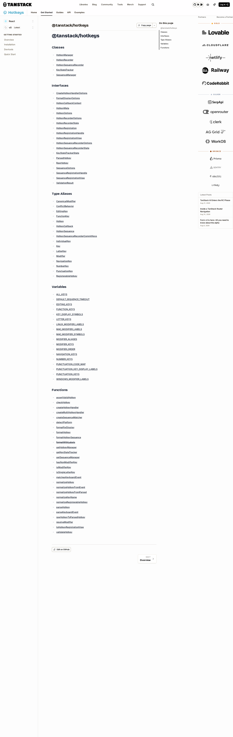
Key (58, 246)
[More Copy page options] (154, 25)
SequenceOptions (65, 168)
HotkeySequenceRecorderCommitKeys (76, 236)
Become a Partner (225, 17)
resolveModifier (64, 522)
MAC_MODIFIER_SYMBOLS (70, 334)
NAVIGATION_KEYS (66, 354)
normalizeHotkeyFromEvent (70, 487)
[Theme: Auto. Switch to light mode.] (207, 4)
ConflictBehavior (65, 206)
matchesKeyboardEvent (68, 477)
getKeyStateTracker (66, 452)
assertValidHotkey (66, 397)
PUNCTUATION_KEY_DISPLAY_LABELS (76, 369)
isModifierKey (63, 467)
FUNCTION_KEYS (65, 309)
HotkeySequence (65, 231)
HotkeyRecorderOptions (69, 118)
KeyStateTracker (65, 69)
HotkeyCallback (64, 226)
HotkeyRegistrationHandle (70, 133)
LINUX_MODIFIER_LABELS (70, 324)
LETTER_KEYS (63, 319)
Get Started (46, 12)
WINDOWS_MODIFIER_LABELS (72, 379)
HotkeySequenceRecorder (70, 65)
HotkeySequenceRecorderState (72, 148)
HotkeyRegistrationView (69, 138)
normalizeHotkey (65, 482)
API (69, 12)
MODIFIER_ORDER (65, 349)
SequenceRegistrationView (70, 178)
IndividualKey (63, 241)
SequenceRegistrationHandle (71, 173)
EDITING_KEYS (64, 304)
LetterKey (61, 251)
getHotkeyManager (66, 447)
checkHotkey (63, 402)
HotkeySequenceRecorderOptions (74, 143)
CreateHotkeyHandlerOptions (71, 93)
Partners (202, 17)
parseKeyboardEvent (67, 512)
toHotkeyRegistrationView (70, 527)
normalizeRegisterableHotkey (71, 502)
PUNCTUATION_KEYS (67, 374)
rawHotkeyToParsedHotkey (70, 517)
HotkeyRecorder (64, 59)
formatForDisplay (65, 427)
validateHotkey (64, 532)
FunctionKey (62, 216)
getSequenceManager (68, 457)
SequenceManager (66, 74)
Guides (59, 12)
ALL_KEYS (61, 294)
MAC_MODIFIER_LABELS (69, 329)
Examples (79, 12)
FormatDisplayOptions (68, 98)
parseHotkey (63, 507)
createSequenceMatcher (69, 417)
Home (34, 12)
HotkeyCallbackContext (68, 103)
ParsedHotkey (63, 158)
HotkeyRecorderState (67, 123)
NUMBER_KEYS (64, 359)
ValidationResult (65, 182)
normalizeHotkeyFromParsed (71, 492)
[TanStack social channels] (198, 4)
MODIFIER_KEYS (65, 344)
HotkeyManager (64, 55)
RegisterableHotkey (66, 276)
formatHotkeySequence (68, 437)
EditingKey (62, 211)
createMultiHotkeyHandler (70, 412)
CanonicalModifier (66, 201)
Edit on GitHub (63, 549)
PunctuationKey (64, 271)
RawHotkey (62, 163)
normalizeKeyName (66, 497)
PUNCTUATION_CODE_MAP (71, 364)
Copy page (146, 25)
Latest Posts (206, 195)
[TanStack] (17, 4)
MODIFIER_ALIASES (66, 339)
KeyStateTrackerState (67, 153)
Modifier (60, 256)
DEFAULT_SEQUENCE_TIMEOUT (73, 299)
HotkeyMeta (62, 108)
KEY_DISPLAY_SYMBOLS (69, 314)
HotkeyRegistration (66, 128)
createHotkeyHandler (67, 407)
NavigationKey (64, 261)
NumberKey (62, 266)
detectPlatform (64, 422)
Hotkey (60, 221)
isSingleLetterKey (65, 472)
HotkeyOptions (64, 113)
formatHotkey (63, 432)
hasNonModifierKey (66, 462)
